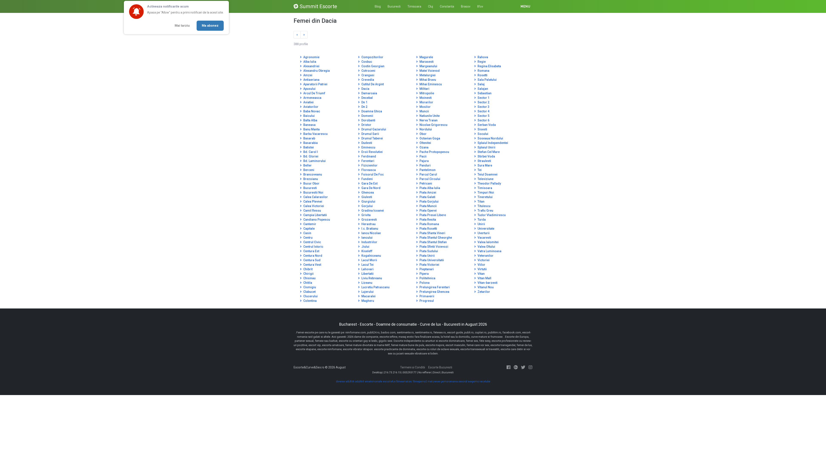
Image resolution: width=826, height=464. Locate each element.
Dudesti (366, 143)
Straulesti (484, 161)
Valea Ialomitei (488, 242)
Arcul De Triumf (314, 93)
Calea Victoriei (313, 206)
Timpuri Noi (485, 192)
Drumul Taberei (372, 138)
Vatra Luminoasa (489, 251)
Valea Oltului (486, 246)
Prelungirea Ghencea (434, 291)
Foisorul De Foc (372, 174)
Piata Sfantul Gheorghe (435, 237)
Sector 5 (483, 116)
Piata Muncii (428, 206)
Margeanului (428, 66)
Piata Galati (427, 197)
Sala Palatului (487, 79)
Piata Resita (427, 219)
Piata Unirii (427, 255)
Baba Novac (311, 111)
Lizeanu (366, 282)
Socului (482, 134)
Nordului (425, 129)
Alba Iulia (309, 61)
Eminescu (368, 147)
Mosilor (425, 106)
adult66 (349, 381)
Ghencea (367, 192)
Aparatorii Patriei (315, 84)
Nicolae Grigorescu (433, 125)
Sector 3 (483, 106)
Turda (481, 219)
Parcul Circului (429, 179)
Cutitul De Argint (372, 84)
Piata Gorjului (429, 201)
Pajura (424, 161)
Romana (483, 70)
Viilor (481, 264)
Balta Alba (310, 120)
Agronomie (311, 57)
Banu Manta (311, 129)
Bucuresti (394, 6)
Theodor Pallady (489, 183)
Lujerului (367, 291)
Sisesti (482, 129)
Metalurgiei (427, 75)
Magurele (426, 57)
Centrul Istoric (313, 246)
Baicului (309, 116)
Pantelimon (427, 170)
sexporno (473, 381)
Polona (424, 282)
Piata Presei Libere (432, 215)
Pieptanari (426, 269)
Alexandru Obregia (316, 70)
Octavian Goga (429, 138)
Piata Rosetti (428, 228)
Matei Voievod (429, 70)
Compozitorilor (372, 57)
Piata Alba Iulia (429, 188)
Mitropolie (426, 93)
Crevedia (367, 79)
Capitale (309, 228)
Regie (481, 61)
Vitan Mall (484, 278)
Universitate (485, 228)
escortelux (389, 381)
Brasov (465, 6)
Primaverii (426, 296)
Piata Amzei (427, 192)
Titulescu (483, 206)
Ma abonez (210, 25)
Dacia (365, 88)
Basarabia (310, 143)
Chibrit (308, 269)
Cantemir (309, 224)
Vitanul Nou (485, 287)
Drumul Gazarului (373, 129)
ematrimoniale (373, 381)
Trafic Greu (485, 210)
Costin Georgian (372, 66)
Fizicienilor (369, 165)
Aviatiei (308, 102)
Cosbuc (366, 61)
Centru (308, 237)
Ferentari (367, 161)
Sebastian (484, 93)
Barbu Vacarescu (315, 134)
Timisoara (414, 6)
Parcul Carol (428, 174)
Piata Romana (429, 224)
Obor (423, 134)
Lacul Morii (369, 260)
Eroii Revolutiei (372, 152)
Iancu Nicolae (371, 233)
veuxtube (484, 381)
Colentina (310, 300)
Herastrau (368, 224)
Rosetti (482, 75)
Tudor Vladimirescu (491, 215)
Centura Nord (312, 255)
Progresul (426, 300)
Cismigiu (309, 287)
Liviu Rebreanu (371, 278)
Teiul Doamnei (487, 174)
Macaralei (368, 296)
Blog (378, 6)
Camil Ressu (312, 210)
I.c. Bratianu (369, 228)
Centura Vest (312, 264)
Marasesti (426, 61)
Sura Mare (484, 165)
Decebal (367, 97)
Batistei (308, 147)
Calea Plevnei (312, 201)
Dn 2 (364, 106)
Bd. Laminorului (314, 161)
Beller (307, 165)
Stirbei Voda (486, 156)
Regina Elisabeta (489, 66)
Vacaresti (484, 237)
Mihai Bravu (427, 79)
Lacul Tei (367, 264)
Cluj (430, 6)
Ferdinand (368, 156)
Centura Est (311, 251)
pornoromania (449, 381)
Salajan (482, 88)
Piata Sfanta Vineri (432, 233)
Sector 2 (483, 102)
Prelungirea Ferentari (434, 287)
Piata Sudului (428, 251)
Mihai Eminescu (430, 84)
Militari (424, 88)
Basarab (309, 138)
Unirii (481, 224)
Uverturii (483, 233)
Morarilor (426, 102)
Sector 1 (483, 97)
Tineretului (485, 197)
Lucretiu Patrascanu (375, 287)
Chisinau (309, 278)
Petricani (425, 183)
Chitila (307, 282)
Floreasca (368, 170)
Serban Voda (486, 125)
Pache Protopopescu (434, 152)
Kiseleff (366, 251)
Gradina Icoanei (372, 210)
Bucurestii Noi (313, 192)
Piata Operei (428, 210)
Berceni (308, 170)
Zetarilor (483, 291)
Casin (307, 233)
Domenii (367, 116)
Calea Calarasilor (315, 197)
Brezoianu (310, 179)
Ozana (423, 147)
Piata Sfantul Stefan (433, 242)
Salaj (481, 84)
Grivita (366, 215)
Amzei (307, 75)
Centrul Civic (312, 242)
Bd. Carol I (310, 152)
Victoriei (483, 260)
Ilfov (480, 6)
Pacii (423, 156)
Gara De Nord (371, 188)
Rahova (482, 57)
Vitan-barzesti (487, 282)
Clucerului (310, 296)
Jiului (365, 246)
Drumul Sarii (370, 134)
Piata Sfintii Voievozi (433, 246)
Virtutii (482, 269)
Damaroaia (369, 93)
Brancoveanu (312, 174)
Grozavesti (369, 219)
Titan (480, 201)
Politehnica (427, 278)
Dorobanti (368, 120)
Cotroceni (368, 70)
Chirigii (308, 273)
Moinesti (425, 97)
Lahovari (367, 269)
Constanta (447, 6)
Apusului (309, 88)
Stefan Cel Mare (488, 152)
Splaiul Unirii (486, 147)
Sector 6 (483, 120)
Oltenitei (425, 143)
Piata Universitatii (431, 260)
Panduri (425, 165)
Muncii (424, 111)
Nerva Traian (428, 120)
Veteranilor (485, 255)
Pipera (424, 273)
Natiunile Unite (429, 116)
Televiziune (485, 179)
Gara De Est (369, 183)
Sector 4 (483, 111)
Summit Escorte (318, 6)
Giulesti (366, 197)
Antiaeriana (311, 79)
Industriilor (369, 242)
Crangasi (367, 75)
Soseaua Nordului (490, 138)
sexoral (462, 381)
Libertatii (367, 273)
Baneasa (309, 125)
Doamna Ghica (371, 111)
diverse (340, 381)
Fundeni (367, 179)
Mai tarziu (182, 25)
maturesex (434, 381)
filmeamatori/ (404, 381)
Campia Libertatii (315, 215)
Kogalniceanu (371, 255)
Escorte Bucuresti (440, 367)
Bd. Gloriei (310, 156)
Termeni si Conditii (412, 367)
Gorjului (367, 206)
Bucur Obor (311, 183)
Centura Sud (312, 260)
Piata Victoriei (429, 264)
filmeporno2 (420, 381)
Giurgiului (368, 201)
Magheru (367, 300)
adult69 (359, 381)
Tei (479, 170)
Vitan (481, 273)
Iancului (367, 237)
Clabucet (309, 291)
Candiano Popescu (316, 219)
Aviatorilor (310, 106)
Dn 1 (364, 102)
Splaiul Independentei (492, 143)
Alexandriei (311, 66)
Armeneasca (312, 97)
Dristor (366, 125)
